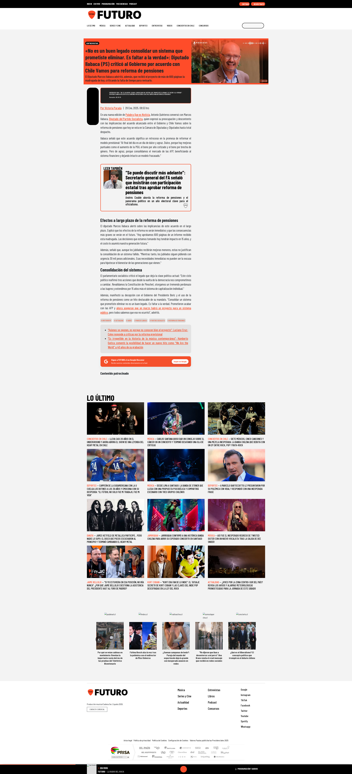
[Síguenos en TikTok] (241, 14)
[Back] (170, 769)
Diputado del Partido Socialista (126, 119)
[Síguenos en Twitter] (250, 14)
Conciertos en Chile (185, 25)
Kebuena (226, 752)
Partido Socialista (158, 320)
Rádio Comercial (229, 760)
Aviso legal (128, 740)
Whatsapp (245, 726)
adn (215, 748)
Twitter (244, 710)
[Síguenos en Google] (233, 14)
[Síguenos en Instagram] (237, 14)
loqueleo (204, 760)
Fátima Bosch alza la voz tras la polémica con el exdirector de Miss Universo (143, 655)
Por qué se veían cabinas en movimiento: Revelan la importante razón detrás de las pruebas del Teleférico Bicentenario (110, 658)
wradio (171, 752)
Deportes (143, 25)
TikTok (243, 700)
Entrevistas (157, 25)
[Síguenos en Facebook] (246, 14)
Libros (211, 696)
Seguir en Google (180, 361)
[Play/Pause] (183, 769)
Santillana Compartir (185, 748)
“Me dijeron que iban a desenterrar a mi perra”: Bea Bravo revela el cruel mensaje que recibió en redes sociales (209, 656)
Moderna (156, 760)
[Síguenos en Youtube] (255, 14)
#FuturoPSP (106, 320)
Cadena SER (198, 748)
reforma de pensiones (177, 320)
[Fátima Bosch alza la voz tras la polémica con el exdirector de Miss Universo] (143, 636)
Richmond (142, 760)
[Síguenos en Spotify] (259, 14)
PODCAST (133, 3)
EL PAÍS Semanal (200, 752)
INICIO (89, 3)
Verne (208, 752)
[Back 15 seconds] (177, 769)
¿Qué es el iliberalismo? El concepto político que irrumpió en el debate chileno (242, 655)
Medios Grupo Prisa (120, 757)
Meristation (217, 760)
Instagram (245, 694)
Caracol (226, 748)
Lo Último (91, 25)
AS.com (206, 748)
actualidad (119, 320)
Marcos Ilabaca (141, 320)
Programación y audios (247, 769)
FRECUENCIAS (122, 3)
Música (102, 25)
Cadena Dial (216, 752)
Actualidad (130, 25)
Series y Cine (115, 25)
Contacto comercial (97, 709)
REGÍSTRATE (258, 4)
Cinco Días (182, 752)
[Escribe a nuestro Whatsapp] (263, 14)
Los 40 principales (158, 748)
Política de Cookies (159, 740)
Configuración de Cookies (178, 740)
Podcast (212, 702)
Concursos (203, 25)
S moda (192, 760)
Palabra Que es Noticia (138, 114)
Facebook (245, 705)
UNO (163, 752)
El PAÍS (144, 748)
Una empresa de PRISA (120, 750)
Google (243, 689)
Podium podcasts (142, 755)
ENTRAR (245, 4)
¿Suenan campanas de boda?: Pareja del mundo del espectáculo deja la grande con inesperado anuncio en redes (176, 658)
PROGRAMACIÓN (108, 3)
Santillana (171, 748)
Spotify (244, 721)
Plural (169, 760)
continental (192, 752)
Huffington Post (148, 752)
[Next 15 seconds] (190, 769)
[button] (37, 764)
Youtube (244, 716)
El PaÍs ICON (181, 760)
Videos (169, 25)
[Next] (196, 769)
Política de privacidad (142, 740)
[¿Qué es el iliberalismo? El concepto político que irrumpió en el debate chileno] (242, 636)
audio (129, 320)
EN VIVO (97, 3)
